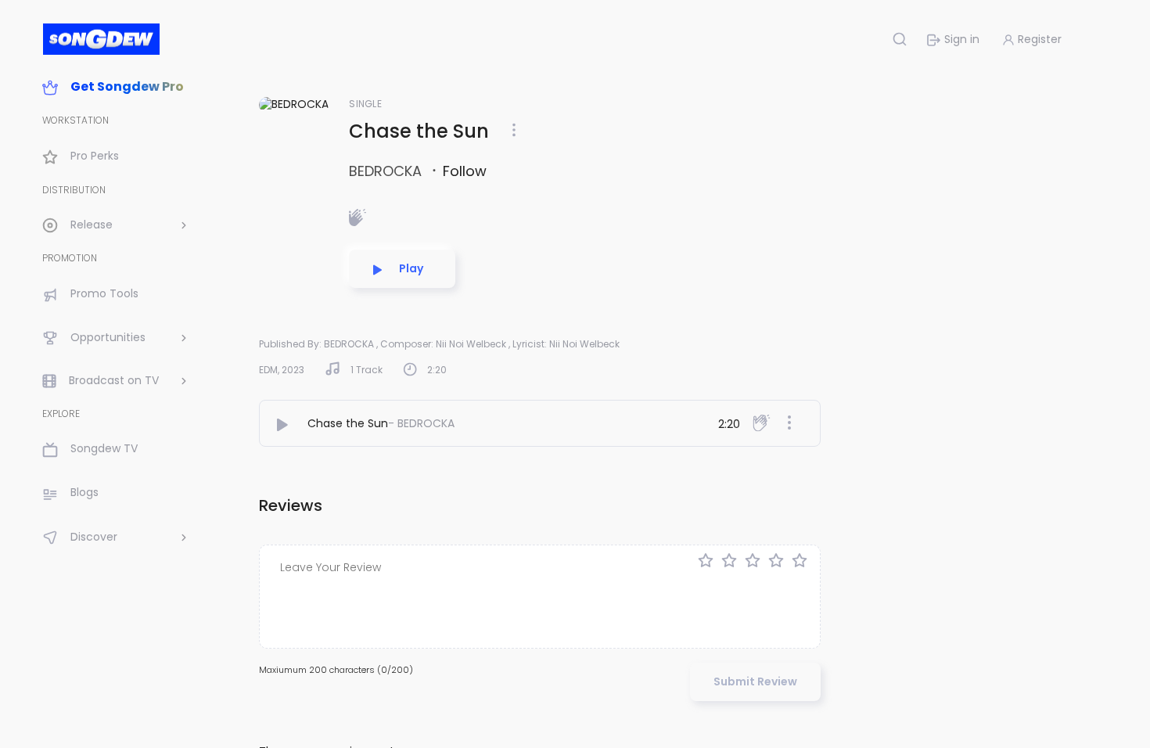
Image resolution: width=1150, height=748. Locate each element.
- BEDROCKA (421, 423)
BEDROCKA (387, 171)
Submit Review (755, 681)
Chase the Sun (347, 423)
